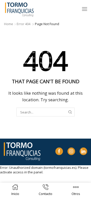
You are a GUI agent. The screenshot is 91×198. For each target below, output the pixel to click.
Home (8, 24)
